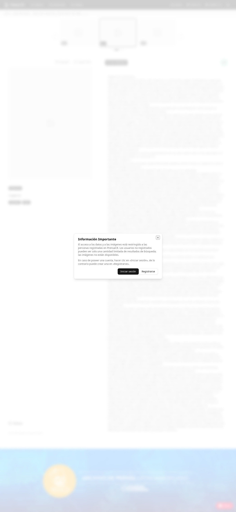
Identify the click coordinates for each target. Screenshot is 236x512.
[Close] (158, 237)
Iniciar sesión (128, 271)
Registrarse (148, 271)
